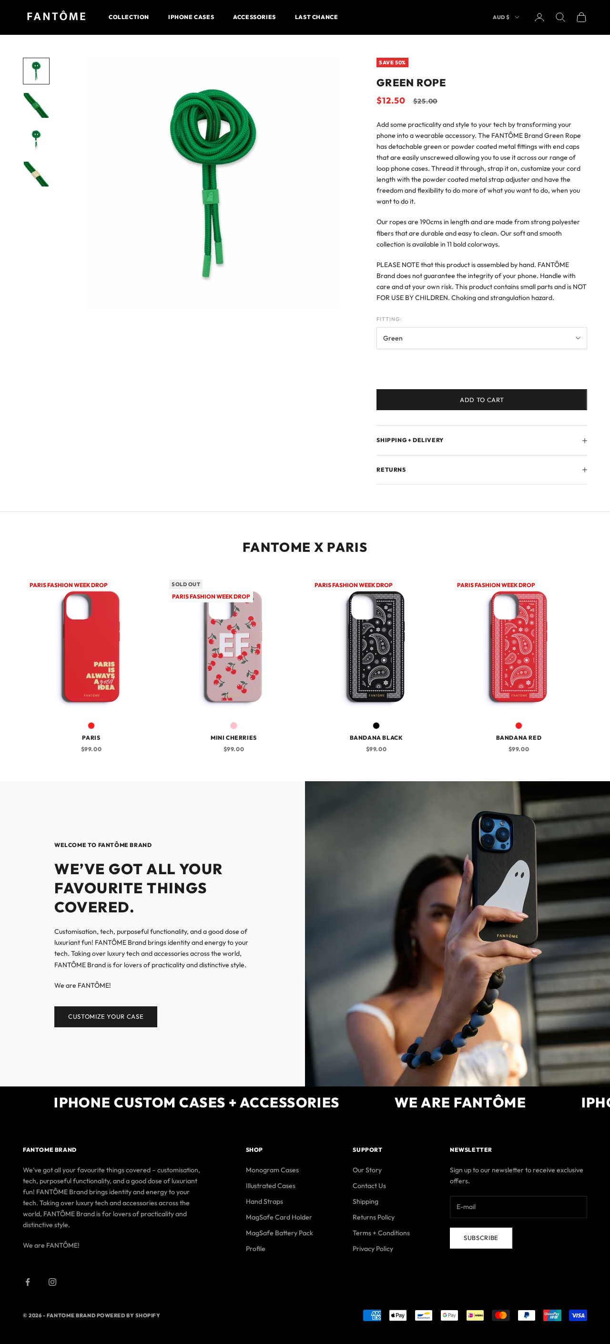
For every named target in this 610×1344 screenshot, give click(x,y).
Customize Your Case (105, 1016)
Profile (255, 1248)
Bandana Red (519, 737)
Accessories (254, 17)
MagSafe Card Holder (279, 1217)
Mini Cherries (234, 737)
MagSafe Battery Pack (279, 1233)
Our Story (367, 1170)
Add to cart (482, 399)
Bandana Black (376, 737)
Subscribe (481, 1237)
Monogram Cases (272, 1170)
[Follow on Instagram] (52, 1282)
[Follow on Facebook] (27, 1282)
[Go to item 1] (36, 71)
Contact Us (369, 1185)
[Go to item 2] (36, 105)
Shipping (365, 1201)
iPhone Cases (191, 17)
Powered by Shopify (129, 1315)
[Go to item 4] (36, 174)
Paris (91, 737)
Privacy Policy (373, 1248)
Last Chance (316, 17)
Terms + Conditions (381, 1233)
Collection (129, 17)
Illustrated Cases (270, 1185)
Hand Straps (264, 1201)
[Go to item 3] (36, 139)
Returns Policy (374, 1217)
